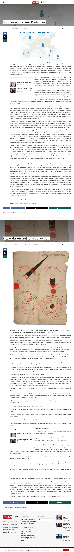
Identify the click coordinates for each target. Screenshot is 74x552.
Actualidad (20, 28)
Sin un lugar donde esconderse (24, 82)
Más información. (58, 550)
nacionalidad (27, 203)
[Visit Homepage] (38, 2)
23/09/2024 (20, 91)
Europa (16, 203)
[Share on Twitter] (5, 37)
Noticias (26, 28)
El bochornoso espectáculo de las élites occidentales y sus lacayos (24, 89)
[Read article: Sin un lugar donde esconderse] (13, 84)
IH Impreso (38, 244)
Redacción (7, 28)
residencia (34, 203)
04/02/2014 (17, 244)
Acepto (66, 550)
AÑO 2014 (33, 244)
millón (21, 203)
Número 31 (44, 244)
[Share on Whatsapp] (5, 40)
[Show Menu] (3, 2)
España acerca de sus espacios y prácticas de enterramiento (67, 537)
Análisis (29, 244)
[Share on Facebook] (5, 33)
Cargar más (21, 95)
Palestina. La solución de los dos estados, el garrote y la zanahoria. (28, 531)
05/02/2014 (14, 28)
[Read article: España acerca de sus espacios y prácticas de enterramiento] (59, 536)
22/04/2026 (20, 84)
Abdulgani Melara (9, 244)
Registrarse (10, 212)
